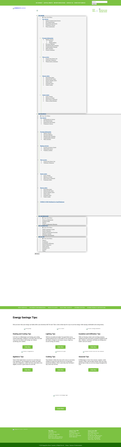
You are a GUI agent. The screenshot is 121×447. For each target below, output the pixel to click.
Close (37, 253)
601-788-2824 (97, 438)
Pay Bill (94, 10)
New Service (22, 307)
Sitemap (66, 445)
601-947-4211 (51, 436)
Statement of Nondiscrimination (76, 445)
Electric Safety (66, 307)
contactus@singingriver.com (56, 438)
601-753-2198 (97, 436)
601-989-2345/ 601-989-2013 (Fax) (95, 435)
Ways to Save (53, 307)
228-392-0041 (78, 435)
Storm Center (79, 307)
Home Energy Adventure (96, 307)
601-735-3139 (97, 439)
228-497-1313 (72, 435)
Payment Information (37, 307)
